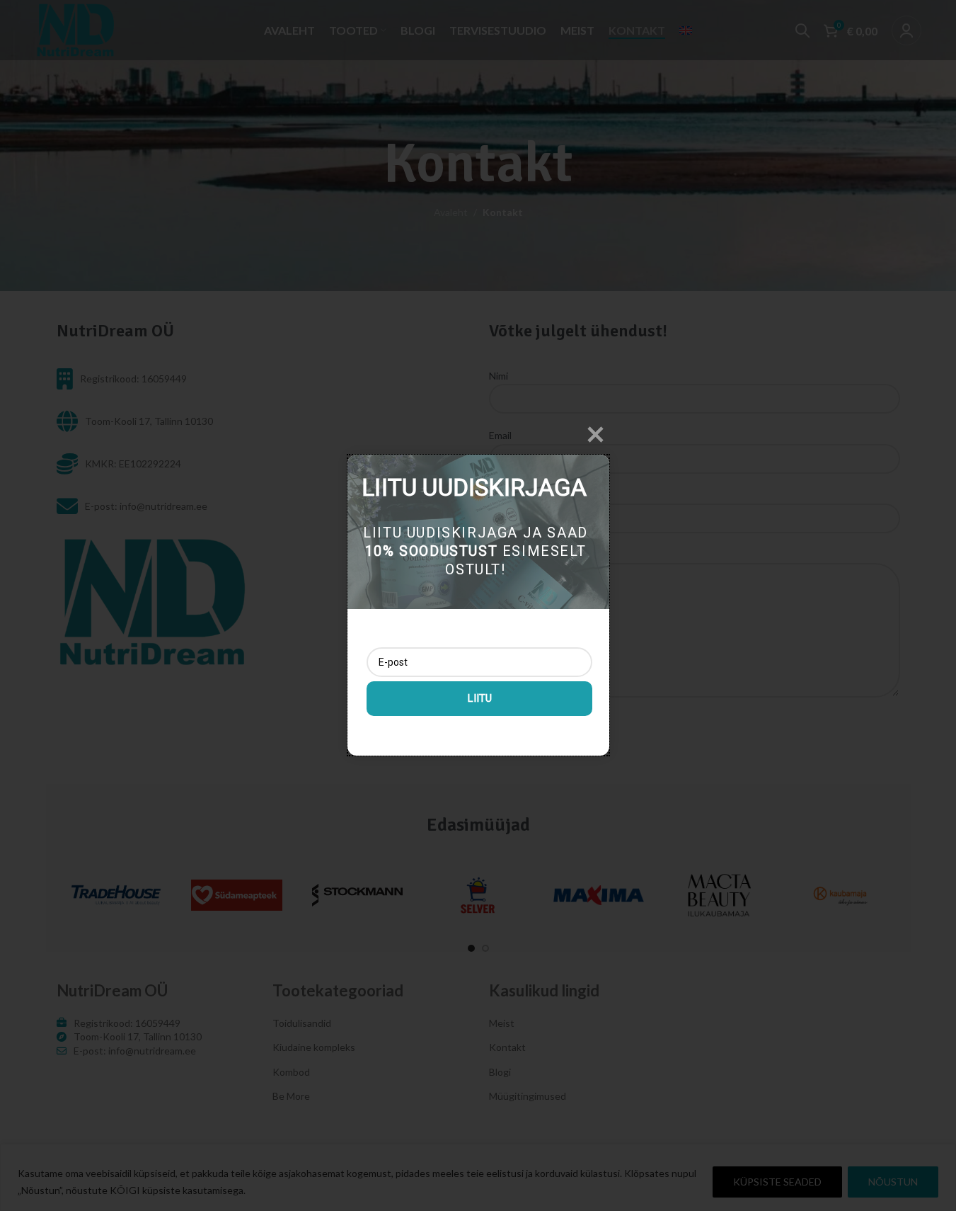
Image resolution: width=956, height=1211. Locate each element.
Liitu (479, 698)
